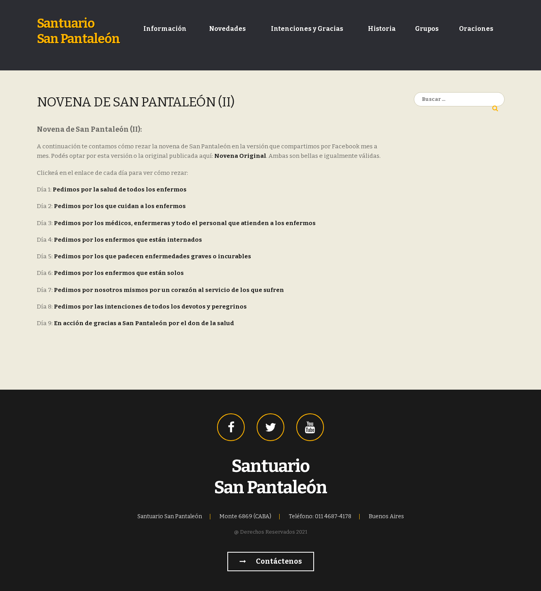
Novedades (227, 28)
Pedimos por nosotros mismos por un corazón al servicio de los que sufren (169, 290)
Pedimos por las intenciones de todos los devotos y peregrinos (150, 306)
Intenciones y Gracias (307, 28)
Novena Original (240, 155)
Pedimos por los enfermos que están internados (128, 239)
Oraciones (476, 28)
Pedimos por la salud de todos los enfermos (120, 189)
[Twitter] (270, 427)
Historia (382, 28)
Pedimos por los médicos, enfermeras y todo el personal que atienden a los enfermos (185, 223)
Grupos (427, 28)
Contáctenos (278, 561)
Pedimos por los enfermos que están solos (119, 273)
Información (165, 28)
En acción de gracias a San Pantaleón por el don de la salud (144, 323)
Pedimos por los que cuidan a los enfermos (120, 206)
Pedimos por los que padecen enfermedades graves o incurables (152, 256)
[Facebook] (231, 427)
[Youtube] (310, 427)
